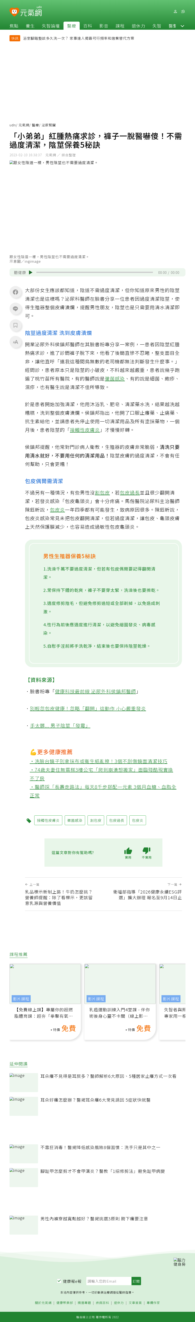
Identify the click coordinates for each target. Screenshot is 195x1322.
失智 (156, 26)
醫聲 (173, 26)
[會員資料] (175, 12)
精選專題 (84, 1303)
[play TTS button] (31, 272)
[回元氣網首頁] (31, 11)
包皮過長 (130, 492)
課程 (120, 26)
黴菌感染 (115, 378)
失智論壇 (51, 26)
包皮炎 (57, 509)
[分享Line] (15, 308)
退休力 (138, 26)
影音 (103, 26)
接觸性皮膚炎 (85, 429)
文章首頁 (135, 1303)
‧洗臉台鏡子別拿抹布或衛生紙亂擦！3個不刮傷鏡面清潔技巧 (98, 761)
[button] (182, 26)
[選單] (183, 12)
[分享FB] (15, 292)
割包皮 (102, 492)
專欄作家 (153, 1303)
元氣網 (24, 125)
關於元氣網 (43, 1303)
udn (13, 125)
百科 (87, 26)
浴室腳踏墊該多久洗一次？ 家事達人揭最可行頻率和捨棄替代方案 (78, 38)
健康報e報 (72, 1281)
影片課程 (21, 999)
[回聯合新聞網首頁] (14, 12)
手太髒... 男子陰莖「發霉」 (60, 725)
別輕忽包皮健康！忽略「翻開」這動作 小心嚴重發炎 (88, 708)
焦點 (14, 26)
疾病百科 (102, 1303)
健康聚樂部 (64, 1303)
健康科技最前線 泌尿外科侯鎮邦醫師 (95, 691)
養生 (30, 26)
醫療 (71, 26)
